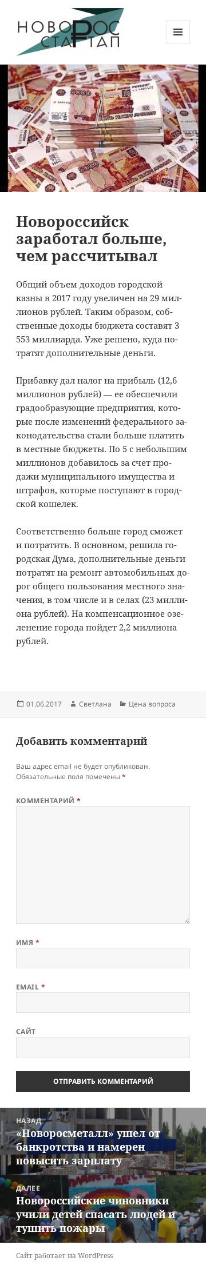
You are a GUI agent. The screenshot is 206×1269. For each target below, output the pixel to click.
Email (30, 987)
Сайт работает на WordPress (64, 1255)
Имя (27, 942)
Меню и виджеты (178, 43)
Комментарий (48, 800)
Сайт (26, 1031)
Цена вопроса (152, 704)
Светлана (95, 704)
